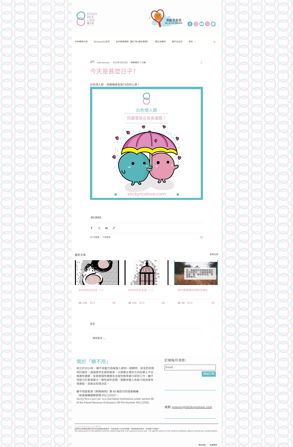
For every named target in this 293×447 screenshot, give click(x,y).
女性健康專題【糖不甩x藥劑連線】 (132, 41)
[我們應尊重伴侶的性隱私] (196, 272)
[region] (165, 23)
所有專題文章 (81, 41)
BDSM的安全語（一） (141, 290)
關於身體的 (160, 41)
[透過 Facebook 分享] (91, 227)
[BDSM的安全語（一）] (147, 272)
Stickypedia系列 (102, 41)
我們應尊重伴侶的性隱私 (193, 290)
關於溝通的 (96, 217)
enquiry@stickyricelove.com (192, 407)
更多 (191, 41)
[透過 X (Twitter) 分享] (99, 227)
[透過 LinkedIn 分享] (106, 227)
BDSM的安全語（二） (92, 290)
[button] (214, 41)
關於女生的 (177, 41)
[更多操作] (201, 62)
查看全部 (214, 254)
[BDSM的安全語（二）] (97, 272)
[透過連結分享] (113, 227)
